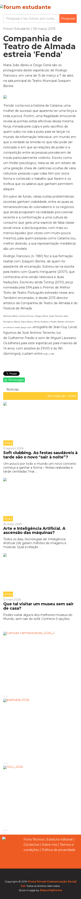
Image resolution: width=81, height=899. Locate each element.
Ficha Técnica (34, 839)
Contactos (31, 845)
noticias (12, 389)
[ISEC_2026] (40, 797)
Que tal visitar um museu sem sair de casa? (38, 606)
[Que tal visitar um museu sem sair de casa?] (40, 575)
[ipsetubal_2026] (40, 730)
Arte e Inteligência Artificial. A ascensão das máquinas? (34, 530)
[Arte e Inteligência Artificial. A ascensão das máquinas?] (40, 499)
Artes (72, 396)
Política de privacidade (58, 850)
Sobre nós (49, 845)
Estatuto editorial (59, 839)
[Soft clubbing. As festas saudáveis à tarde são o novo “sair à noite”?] (40, 424)
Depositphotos (51, 890)
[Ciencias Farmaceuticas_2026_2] (40, 663)
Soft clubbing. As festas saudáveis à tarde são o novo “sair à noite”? (40, 455)
